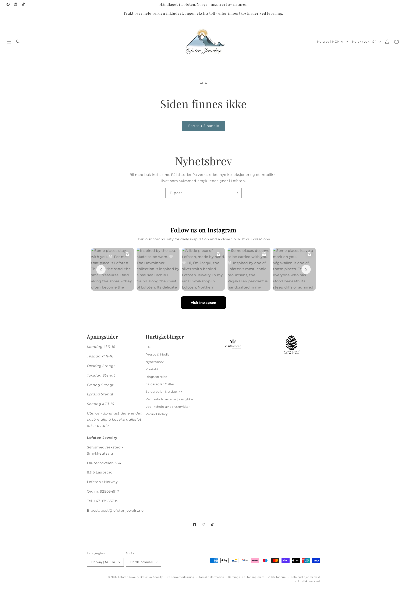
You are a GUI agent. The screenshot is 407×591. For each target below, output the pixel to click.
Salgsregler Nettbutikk (164, 392)
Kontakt (152, 369)
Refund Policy (157, 414)
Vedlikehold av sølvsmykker (168, 407)
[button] (9, 41)
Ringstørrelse (156, 377)
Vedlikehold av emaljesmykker (170, 399)
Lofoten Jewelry (128, 576)
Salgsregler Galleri (160, 384)
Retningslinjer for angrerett (246, 576)
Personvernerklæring (180, 576)
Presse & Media (158, 354)
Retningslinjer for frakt (305, 576)
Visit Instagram (203, 303)
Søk (149, 347)
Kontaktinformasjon (211, 576)
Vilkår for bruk (277, 576)
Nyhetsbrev (155, 362)
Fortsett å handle (203, 126)
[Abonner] (236, 193)
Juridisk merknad (309, 581)
